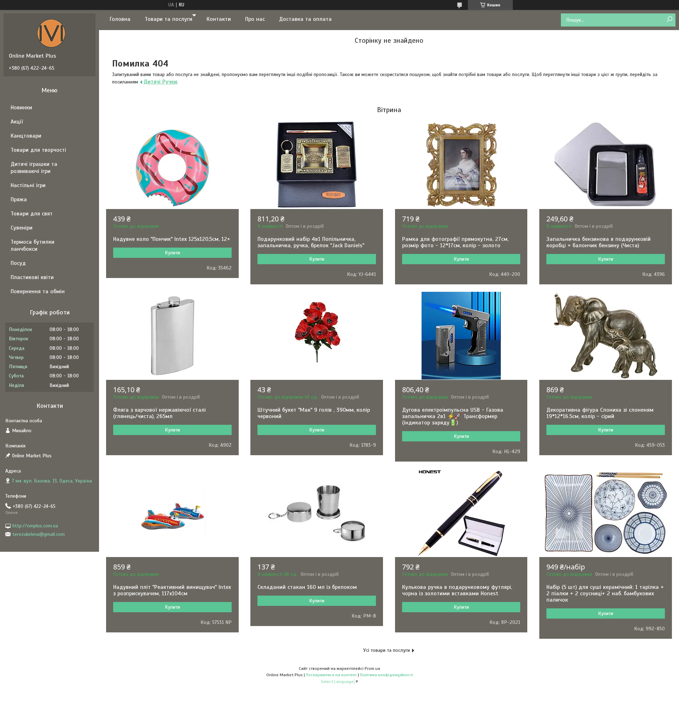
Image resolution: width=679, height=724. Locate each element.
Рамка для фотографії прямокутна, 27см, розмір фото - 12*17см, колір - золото (455, 242)
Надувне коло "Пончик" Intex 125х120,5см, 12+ (171, 239)
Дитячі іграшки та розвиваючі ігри (34, 168)
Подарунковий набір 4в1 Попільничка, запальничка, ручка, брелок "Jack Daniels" (310, 242)
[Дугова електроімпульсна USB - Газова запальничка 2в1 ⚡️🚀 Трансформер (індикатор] (461, 335)
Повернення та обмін (38, 291)
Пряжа (19, 199)
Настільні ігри (28, 185)
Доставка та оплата (305, 19)
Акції (17, 121)
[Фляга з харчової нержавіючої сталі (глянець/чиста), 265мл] (172, 335)
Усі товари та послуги (386, 650)
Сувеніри (22, 227)
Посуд (18, 263)
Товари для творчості (38, 150)
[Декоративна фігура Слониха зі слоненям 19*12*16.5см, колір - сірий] (605, 335)
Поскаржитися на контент (331, 674)
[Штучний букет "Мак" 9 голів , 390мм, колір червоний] (316, 335)
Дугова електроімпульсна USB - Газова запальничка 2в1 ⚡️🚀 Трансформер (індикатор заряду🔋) (452, 416)
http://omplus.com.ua (35, 526)
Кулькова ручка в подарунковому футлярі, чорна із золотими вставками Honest (457, 590)
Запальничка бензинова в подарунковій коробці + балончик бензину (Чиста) (598, 242)
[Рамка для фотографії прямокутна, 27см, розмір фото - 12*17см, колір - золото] (461, 165)
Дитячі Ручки (160, 81)
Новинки (21, 107)
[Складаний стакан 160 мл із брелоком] (316, 513)
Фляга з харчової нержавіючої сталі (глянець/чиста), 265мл (159, 413)
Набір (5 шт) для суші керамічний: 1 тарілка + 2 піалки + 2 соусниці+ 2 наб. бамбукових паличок (605, 593)
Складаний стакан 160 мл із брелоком (307, 587)
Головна (120, 19)
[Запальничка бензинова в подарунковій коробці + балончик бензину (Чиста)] (605, 165)
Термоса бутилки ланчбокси (32, 245)
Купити (172, 253)
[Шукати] (669, 19)
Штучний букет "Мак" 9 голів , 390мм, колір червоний (313, 413)
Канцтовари (26, 135)
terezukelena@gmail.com (38, 534)
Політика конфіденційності (386, 674)
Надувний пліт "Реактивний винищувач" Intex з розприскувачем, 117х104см (172, 590)
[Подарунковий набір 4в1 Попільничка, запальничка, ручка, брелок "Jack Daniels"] (316, 165)
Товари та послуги (168, 19)
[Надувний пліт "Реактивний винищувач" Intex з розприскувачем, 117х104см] (172, 513)
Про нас (255, 19)
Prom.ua (372, 668)
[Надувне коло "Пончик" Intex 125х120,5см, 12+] (172, 165)
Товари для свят (32, 213)
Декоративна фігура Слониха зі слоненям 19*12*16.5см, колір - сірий (600, 413)
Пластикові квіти (32, 277)
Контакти (219, 19)
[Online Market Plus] (51, 33)
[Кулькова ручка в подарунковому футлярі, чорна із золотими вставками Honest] (461, 513)
